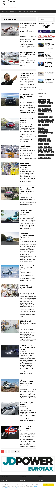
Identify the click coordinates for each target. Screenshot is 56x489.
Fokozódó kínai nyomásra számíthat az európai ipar (48, 54)
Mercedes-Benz (49, 133)
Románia (40, 146)
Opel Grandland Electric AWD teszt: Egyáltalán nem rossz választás (49, 45)
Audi (48, 100)
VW (39, 157)
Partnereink (22, 480)
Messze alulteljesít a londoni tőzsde (27, 428)
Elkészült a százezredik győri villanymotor (26, 287)
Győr (39, 119)
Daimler (49, 111)
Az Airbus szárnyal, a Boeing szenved (28, 267)
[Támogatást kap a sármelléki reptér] (41, 82)
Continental (41, 111)
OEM (7, 11)
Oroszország (41, 141)
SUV (51, 146)
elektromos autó (42, 116)
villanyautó (41, 155)
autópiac (40, 106)
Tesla (45, 149)
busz (49, 108)
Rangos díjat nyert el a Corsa (28, 119)
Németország (41, 138)
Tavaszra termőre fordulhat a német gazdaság (27, 165)
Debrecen (40, 114)
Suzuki (40, 149)
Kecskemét (41, 122)
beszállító (47, 106)
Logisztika (25, 11)
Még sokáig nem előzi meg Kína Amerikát (28, 24)
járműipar (50, 119)
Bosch (44, 108)
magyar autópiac (42, 130)
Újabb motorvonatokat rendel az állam (26, 382)
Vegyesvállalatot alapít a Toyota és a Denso (27, 347)
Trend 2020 (47, 152)
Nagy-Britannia (42, 136)
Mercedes (40, 133)
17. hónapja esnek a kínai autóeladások (27, 54)
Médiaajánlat (41, 480)
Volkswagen (50, 155)
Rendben (48, 485)
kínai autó (45, 125)
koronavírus (49, 122)
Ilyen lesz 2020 (25, 146)
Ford (50, 116)
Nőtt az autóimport (49, 72)
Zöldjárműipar (34, 11)
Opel (48, 138)
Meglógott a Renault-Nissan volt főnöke (28, 74)
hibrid (44, 119)
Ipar (20, 11)
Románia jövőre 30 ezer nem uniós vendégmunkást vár (27, 190)
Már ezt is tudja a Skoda (26, 403)
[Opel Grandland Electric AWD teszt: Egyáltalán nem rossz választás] (41, 46)
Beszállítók (13, 11)
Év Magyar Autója (46, 157)
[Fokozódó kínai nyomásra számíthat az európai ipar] (41, 56)
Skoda (46, 146)
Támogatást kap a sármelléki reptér (49, 80)
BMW (39, 108)
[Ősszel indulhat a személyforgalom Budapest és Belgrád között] (41, 65)
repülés (46, 144)
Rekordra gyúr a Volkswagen (26, 212)
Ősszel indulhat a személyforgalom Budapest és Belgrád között (49, 64)
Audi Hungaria (42, 103)
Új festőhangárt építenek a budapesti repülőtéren (28, 323)
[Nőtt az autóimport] (41, 75)
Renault (40, 144)
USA (52, 152)
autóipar (50, 103)
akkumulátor (41, 100)
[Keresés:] (46, 19)
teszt (49, 149)
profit (49, 141)
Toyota (40, 152)
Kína (39, 125)
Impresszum (4, 480)
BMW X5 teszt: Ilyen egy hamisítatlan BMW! (27, 96)
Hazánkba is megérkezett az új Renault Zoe (27, 235)
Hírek (2, 11)
